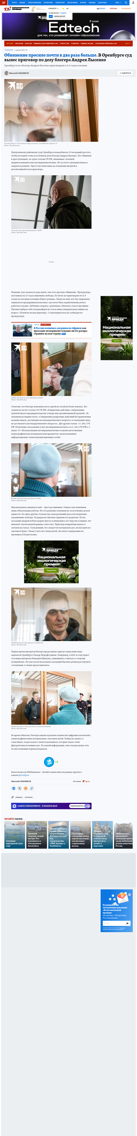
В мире (83, 2)
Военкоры (75, 43)
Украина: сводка (87, 43)
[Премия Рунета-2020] (37, 8)
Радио (102, 8)
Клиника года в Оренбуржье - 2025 (46, 43)
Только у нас (64, 43)
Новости (28, 43)
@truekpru (24, 775)
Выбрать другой (59, 16)
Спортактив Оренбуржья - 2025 (106, 43)
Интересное (29, 797)
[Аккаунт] (133, 2)
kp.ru (88, 781)
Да (51, 16)
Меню (3, 2)
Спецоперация (34, 2)
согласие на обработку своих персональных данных (114, 928)
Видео (22, 2)
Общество (60, 2)
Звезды (92, 2)
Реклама (113, 8)
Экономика (72, 2)
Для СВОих (19, 43)
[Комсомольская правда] (16, 8)
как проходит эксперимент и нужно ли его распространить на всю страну (61, 331)
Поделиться (126, 73)
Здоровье (102, 2)
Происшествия (9, 50)
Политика (48, 2)
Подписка (126, 8)
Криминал (19, 797)
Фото (14, 2)
